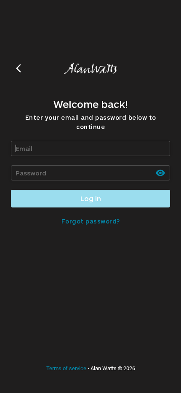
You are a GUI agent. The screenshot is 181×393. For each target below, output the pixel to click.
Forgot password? (90, 221)
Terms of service (66, 368)
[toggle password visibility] (160, 173)
